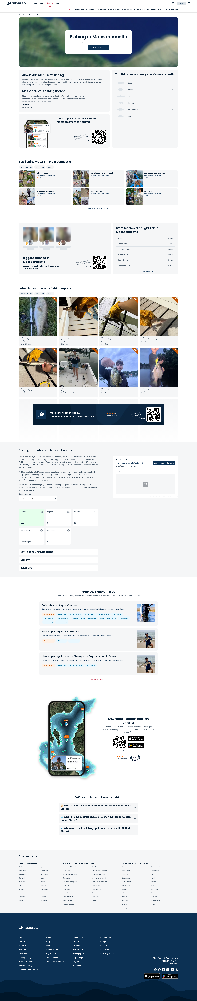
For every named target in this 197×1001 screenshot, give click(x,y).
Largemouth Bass (75, 614)
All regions (104, 942)
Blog (48, 942)
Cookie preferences (55, 961)
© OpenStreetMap (161, 496)
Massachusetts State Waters (128, 463)
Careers (22, 942)
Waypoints (77, 965)
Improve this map (172, 496)
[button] (31, 517)
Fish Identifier (79, 949)
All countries (105, 938)
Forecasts (77, 946)
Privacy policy (25, 957)
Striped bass (40, 167)
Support (22, 946)
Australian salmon (79, 618)
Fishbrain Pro (78, 938)
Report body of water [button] (28, 969)
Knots (48, 946)
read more (25, 104)
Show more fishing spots (98, 208)
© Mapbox (152, 496)
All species (104, 949)
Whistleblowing (25, 965)
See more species (145, 271)
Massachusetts (49, 614)
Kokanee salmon (63, 618)
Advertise (23, 953)
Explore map (98, 48)
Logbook (76, 961)
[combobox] (20, 498)
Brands (49, 938)
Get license (26, 107)
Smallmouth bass (103, 614)
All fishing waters (107, 953)
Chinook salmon (49, 618)
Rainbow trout (89, 614)
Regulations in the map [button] (164, 463)
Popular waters (52, 949)
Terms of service (26, 961)
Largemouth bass (26, 167)
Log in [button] (181, 3)
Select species (25, 494)
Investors (23, 949)
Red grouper (92, 618)
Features (76, 942)
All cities (103, 946)
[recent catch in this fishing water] (38, 321)
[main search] (173, 3)
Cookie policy (52, 957)
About (21, 938)
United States (23, 15)
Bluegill (50, 167)
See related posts (97, 679)
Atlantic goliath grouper (108, 618)
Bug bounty (51, 953)
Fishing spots (78, 953)
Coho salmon (117, 614)
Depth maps (78, 957)
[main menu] (189, 3)
